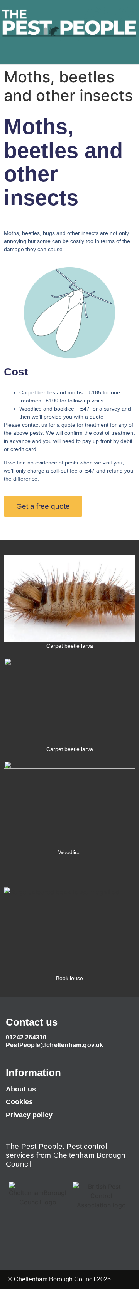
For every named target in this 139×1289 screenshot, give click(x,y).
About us (21, 1089)
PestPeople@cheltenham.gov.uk (54, 1045)
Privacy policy (29, 1115)
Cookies (19, 1102)
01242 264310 (26, 1037)
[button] (69, 50)
